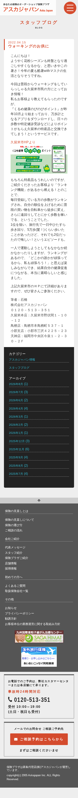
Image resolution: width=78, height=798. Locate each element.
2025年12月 (17, 441)
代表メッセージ (15, 547)
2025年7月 (16, 473)
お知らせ (11, 608)
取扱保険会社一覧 (16, 591)
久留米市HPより (23, 142)
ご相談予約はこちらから (42, 739)
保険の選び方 (13, 525)
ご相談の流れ (13, 530)
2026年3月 (16, 416)
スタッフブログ (19, 367)
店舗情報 (11, 563)
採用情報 (11, 568)
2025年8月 (16, 465)
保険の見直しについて (19, 519)
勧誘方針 (11, 618)
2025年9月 (16, 457)
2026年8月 (16, 384)
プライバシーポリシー (19, 613)
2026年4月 (16, 408)
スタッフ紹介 (13, 552)
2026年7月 (16, 392)
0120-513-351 (32, 699)
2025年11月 (16, 449)
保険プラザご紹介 (16, 558)
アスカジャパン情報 (22, 359)
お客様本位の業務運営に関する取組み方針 (32, 624)
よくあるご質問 (15, 585)
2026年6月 (16, 400)
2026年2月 (16, 424)
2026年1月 (16, 433)
